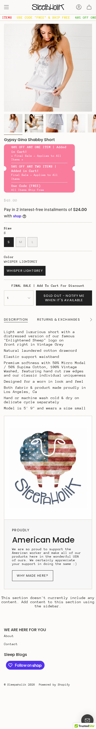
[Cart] (89, 7)
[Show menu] (6, 7)
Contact (11, 644)
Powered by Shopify (54, 684)
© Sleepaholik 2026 (19, 684)
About (9, 636)
